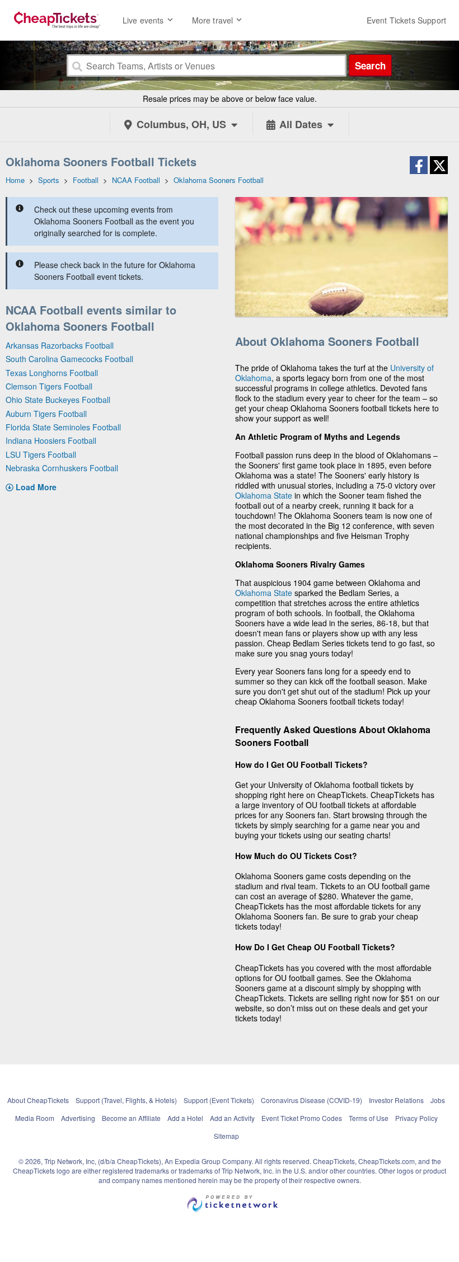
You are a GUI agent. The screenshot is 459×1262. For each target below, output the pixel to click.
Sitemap (226, 1136)
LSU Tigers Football (41, 454)
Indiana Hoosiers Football (51, 440)
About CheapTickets (38, 1100)
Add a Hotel (185, 1118)
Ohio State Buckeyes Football (58, 399)
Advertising (78, 1118)
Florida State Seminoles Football (63, 427)
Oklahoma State (263, 495)
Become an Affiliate (131, 1118)
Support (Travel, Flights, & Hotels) (126, 1100)
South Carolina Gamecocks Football (69, 358)
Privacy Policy (416, 1118)
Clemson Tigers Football (49, 386)
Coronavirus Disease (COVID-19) (311, 1100)
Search (370, 65)
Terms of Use (368, 1118)
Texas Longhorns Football (52, 372)
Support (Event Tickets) (219, 1100)
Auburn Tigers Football (46, 413)
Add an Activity (232, 1118)
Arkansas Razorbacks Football (60, 345)
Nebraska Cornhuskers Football (62, 467)
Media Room (34, 1118)
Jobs (437, 1100)
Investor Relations (396, 1100)
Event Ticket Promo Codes (301, 1118)
